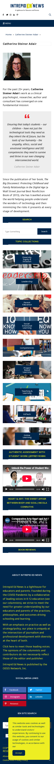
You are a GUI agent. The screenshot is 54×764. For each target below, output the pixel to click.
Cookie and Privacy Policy (15, 760)
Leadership (27, 281)
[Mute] (43, 489)
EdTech (27, 414)
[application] (27, 478)
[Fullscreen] (47, 489)
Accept (18, 752)
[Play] (6, 489)
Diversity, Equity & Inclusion (27, 259)
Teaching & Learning (27, 392)
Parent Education (27, 303)
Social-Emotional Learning (27, 325)
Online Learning (27, 436)
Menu (7, 23)
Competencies (27, 347)
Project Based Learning (27, 369)
